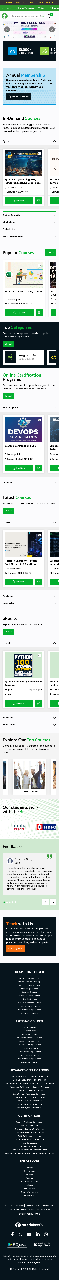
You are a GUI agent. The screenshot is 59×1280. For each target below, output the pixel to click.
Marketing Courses (29, 988)
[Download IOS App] (42, 1244)
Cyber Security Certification (29, 1146)
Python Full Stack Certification (29, 1104)
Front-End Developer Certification (29, 1132)
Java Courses (29, 1031)
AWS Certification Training (29, 1136)
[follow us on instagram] (46, 1234)
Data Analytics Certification (29, 1108)
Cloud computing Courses (29, 1051)
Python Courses (29, 1027)
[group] (23, 357)
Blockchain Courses (29, 1062)
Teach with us (29, 1195)
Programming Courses (29, 978)
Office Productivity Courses (29, 1006)
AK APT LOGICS (14, 187)
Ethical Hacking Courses (29, 1055)
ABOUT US (8, 1205)
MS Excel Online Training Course (23, 291)
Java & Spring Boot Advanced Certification (29, 1076)
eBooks (29, 1174)
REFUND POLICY (43, 1210)
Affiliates (29, 1185)
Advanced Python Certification (29, 1090)
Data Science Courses (29, 1048)
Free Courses (29, 1188)
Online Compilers (25, 8)
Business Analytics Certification (29, 1122)
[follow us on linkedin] (38, 1234)
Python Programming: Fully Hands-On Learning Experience (23, 181)
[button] (7, 29)
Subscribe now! (20, 96)
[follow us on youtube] (29, 1234)
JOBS (37, 1205)
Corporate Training (29, 1192)
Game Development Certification (29, 1129)
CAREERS (29, 1205)
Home (7, 8)
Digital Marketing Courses (29, 1009)
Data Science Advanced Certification (29, 1080)
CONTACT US (47, 1205)
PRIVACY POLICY (28, 1210)
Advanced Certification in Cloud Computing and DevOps (29, 1083)
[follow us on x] (20, 1234)
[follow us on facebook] (12, 1234)
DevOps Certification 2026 (20, 446)
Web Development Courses (29, 1003)
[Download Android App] (17, 1245)
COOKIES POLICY (26, 1214)
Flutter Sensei (14, 568)
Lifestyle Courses (29, 999)
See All (50, 252)
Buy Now (20, 200)
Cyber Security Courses (29, 985)
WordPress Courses (29, 1013)
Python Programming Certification (29, 1139)
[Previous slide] (45, 902)
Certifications (29, 1171)
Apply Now (16, 948)
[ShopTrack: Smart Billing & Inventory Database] (29, 29)
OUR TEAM (19, 1205)
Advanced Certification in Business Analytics (29, 1087)
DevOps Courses (29, 1034)
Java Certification (29, 1143)
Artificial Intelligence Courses (29, 1038)
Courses (29, 1167)
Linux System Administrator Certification (29, 1150)
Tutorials (29, 1178)
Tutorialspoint (14, 299)
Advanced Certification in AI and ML (29, 1097)
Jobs (42, 8)
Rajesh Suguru (35, 689)
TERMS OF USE (13, 1210)
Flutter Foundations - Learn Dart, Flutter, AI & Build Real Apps (21, 564)
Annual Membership (29, 1181)
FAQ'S (37, 1214)
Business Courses (29, 992)
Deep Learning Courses (29, 1041)
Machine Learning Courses (29, 1045)
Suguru (8, 689)
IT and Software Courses (29, 995)
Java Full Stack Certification (29, 1101)
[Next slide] (53, 902)
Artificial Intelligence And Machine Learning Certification (29, 1153)
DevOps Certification (29, 1125)
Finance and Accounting (29, 981)
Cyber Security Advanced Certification (29, 1094)
